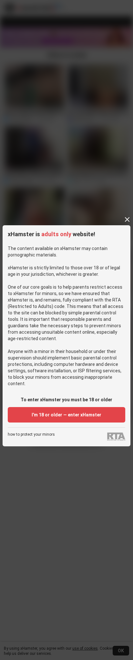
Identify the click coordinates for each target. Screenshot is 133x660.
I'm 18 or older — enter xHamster (66, 414)
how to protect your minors (31, 434)
